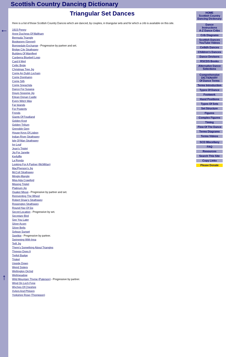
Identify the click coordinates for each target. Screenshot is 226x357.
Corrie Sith (18, 81)
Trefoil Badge (20, 255)
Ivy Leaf (16, 144)
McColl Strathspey (23, 172)
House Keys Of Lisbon (25, 132)
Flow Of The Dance (209, 127)
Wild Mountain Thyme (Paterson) (31, 279)
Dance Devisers (209, 56)
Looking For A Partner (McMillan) (31, 164)
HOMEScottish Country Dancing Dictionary (209, 15)
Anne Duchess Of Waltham (28, 33)
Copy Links (209, 160)
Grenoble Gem (20, 128)
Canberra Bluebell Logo (26, 57)
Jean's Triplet (20, 148)
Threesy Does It (21, 251)
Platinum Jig (19, 188)
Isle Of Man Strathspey (25, 140)
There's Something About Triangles (32, 247)
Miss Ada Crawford (23, 180)
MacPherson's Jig (22, 168)
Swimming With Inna (24, 239)
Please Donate (209, 165)
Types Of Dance (209, 90)
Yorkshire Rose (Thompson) (28, 295)
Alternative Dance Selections (209, 67)
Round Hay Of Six (22, 208)
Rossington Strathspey (25, 204)
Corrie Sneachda (22, 85)
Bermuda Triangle (22, 37)
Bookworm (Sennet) (23, 41)
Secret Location (21, 212)
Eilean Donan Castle (24, 97)
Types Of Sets (209, 103)
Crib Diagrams (210, 35)
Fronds (16, 113)
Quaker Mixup (20, 192)
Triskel (16, 259)
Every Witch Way (22, 101)
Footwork (209, 94)
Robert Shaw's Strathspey (27, 200)
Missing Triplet (20, 184)
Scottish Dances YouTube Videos (209, 41)
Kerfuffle (17, 156)
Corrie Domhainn (22, 77)
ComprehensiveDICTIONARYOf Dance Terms (210, 77)
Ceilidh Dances (209, 47)
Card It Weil (19, 61)
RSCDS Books (209, 61)
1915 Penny (19, 29)
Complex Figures (209, 117)
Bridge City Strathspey (25, 49)
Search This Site (209, 156)
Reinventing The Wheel (26, 196)
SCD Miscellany (209, 142)
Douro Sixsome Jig (23, 93)
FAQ (209, 146)
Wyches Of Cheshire (24, 287)
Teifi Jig (16, 243)
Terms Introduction (209, 85)
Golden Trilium (20, 124)
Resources (209, 151)
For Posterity (19, 109)
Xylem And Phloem (23, 291)
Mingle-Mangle (21, 176)
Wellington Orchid (22, 271)
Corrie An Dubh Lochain (26, 73)
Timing (209, 122)
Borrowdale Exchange (25, 45)
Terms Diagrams (209, 131)
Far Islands (18, 105)
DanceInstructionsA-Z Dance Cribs (209, 27)
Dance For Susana (23, 89)
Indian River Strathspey (26, 136)
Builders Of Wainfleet (24, 53)
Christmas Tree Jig (23, 69)
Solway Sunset (21, 231)
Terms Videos (209, 136)
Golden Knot (19, 120)
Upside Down (20, 263)
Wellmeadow (19, 275)
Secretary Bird (20, 215)
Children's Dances (209, 52)
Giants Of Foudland (23, 116)
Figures (209, 113)
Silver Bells (18, 227)
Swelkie (17, 235)
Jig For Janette (20, 152)
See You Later (20, 219)
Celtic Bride (19, 65)
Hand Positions (209, 99)
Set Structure (209, 108)
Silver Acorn (19, 223)
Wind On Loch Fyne (23, 283)
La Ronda (18, 160)
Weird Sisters (20, 267)
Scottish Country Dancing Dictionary (64, 4)
